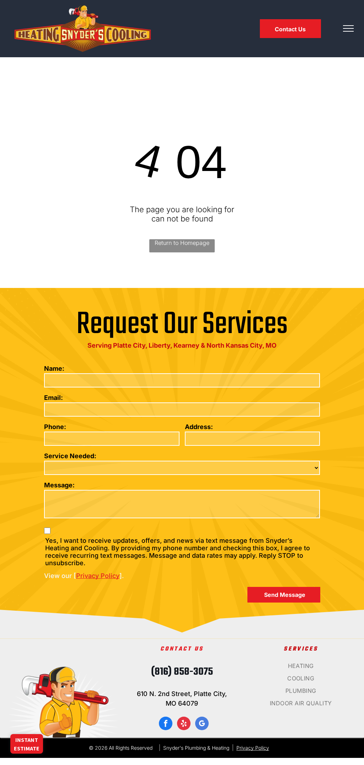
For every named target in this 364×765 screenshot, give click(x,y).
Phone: (55, 426)
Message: (59, 485)
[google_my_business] (202, 724)
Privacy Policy (97, 575)
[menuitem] (301, 668)
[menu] (348, 28)
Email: (53, 397)
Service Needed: (70, 456)
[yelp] (184, 724)
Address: (199, 426)
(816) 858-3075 (182, 672)
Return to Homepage (182, 242)
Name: (54, 368)
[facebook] (165, 724)
